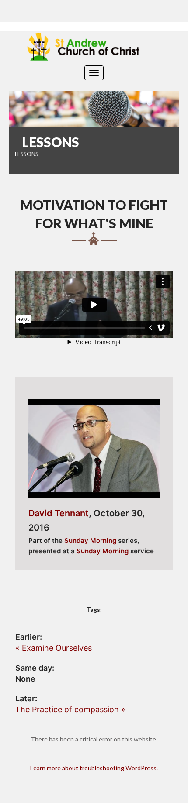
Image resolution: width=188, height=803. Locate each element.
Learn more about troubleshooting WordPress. (94, 768)
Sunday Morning (90, 540)
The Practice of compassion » (70, 709)
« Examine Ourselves (53, 647)
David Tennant (58, 513)
